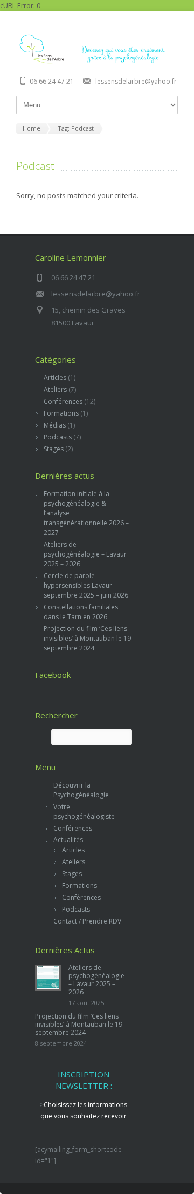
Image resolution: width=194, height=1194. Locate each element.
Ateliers (55, 389)
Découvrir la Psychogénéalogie (81, 790)
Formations (61, 413)
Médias (55, 425)
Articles (55, 377)
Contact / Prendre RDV (87, 921)
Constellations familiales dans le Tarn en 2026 (81, 611)
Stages (54, 448)
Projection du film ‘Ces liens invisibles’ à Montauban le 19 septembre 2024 (87, 638)
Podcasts (58, 437)
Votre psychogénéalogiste (84, 811)
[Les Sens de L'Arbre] (97, 62)
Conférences (63, 401)
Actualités (68, 839)
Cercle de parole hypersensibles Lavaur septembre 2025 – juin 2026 (86, 585)
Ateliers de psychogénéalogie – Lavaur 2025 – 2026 (85, 554)
